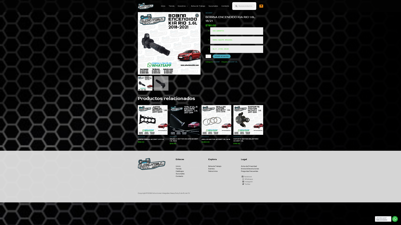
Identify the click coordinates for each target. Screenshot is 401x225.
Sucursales (213, 6)
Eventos (211, 169)
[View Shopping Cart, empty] (261, 6)
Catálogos (180, 171)
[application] (187, 6)
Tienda (171, 6)
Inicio (163, 6)
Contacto (179, 176)
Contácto (225, 6)
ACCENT (209, 13)
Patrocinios (213, 171)
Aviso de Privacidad (249, 166)
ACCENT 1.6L (232, 62)
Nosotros (182, 6)
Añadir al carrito (221, 56)
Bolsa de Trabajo (198, 6)
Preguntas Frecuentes (249, 171)
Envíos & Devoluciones (250, 169)
